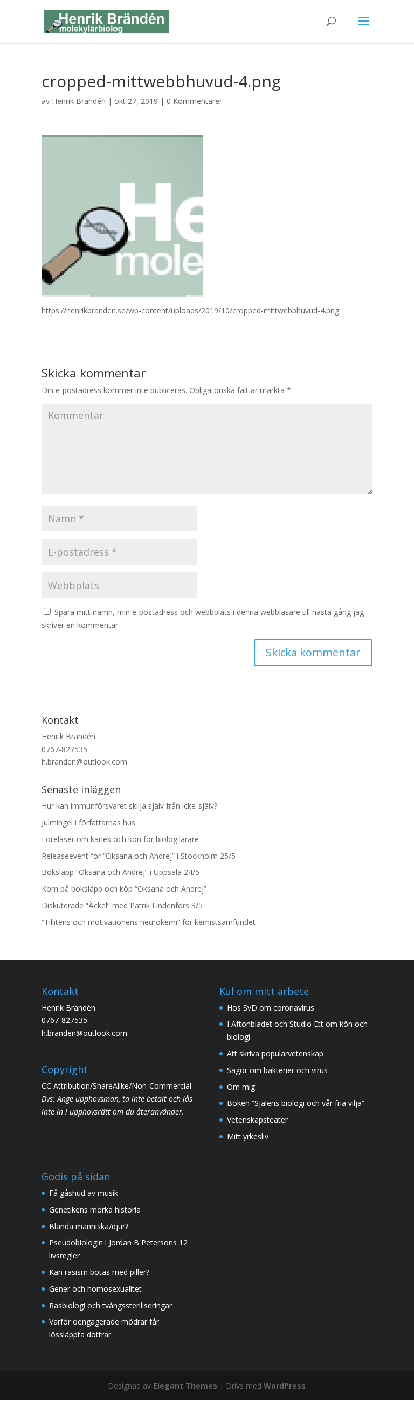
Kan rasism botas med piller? (99, 1272)
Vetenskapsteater (257, 1120)
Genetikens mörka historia (95, 1209)
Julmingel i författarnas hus (88, 822)
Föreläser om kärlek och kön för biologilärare (120, 839)
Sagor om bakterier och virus (277, 1070)
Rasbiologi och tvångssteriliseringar (110, 1305)
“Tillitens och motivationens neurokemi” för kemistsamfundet (149, 922)
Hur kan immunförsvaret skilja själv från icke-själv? (129, 806)
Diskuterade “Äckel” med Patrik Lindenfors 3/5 (122, 905)
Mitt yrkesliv (247, 1136)
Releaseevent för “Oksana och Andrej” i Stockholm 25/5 (139, 856)
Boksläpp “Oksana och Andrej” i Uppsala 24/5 (120, 872)
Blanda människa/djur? (88, 1226)
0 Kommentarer (194, 101)
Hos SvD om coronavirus (270, 1008)
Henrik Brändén (79, 101)
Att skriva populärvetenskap (275, 1053)
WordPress (285, 1386)
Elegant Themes (185, 1386)
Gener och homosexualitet (95, 1289)
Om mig (241, 1087)
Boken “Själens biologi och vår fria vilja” (295, 1103)
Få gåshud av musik (83, 1193)
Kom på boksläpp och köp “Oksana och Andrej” (124, 889)
